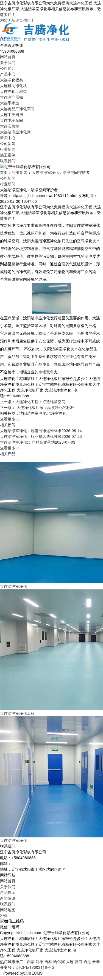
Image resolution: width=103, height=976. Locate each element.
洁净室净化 (56, 413)
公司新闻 (7, 143)
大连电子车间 (11, 120)
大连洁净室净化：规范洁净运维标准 (41, 430)
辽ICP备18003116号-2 (34, 967)
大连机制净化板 (13, 85)
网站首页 (7, 56)
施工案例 (7, 155)
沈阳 (39, 961)
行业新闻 (7, 149)
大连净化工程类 (13, 91)
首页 (4, 172)
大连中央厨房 (11, 114)
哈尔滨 (59, 961)
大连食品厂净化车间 (17, 108)
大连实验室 (9, 126)
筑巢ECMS (33, 973)
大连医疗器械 (11, 97)
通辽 (87, 961)
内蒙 (31, 961)
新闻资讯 (7, 898)
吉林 (48, 961)
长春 (96, 961)
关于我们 (7, 62)
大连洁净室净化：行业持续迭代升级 (41, 436)
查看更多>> (10, 419)
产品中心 (7, 74)
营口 (78, 961)
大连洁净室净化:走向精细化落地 (37, 442)
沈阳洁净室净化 (32, 413)
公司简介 (7, 68)
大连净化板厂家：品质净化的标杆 (44, 407)
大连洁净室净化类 (15, 131)
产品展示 (7, 892)
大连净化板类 (11, 79)
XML (4, 915)
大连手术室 (9, 103)
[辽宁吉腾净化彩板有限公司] (35, 32)
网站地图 (7, 909)
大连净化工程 (80, 3)
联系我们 (7, 160)
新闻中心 (7, 137)
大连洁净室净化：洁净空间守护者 (61, 172)
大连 (70, 961)
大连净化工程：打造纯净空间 (40, 401)
